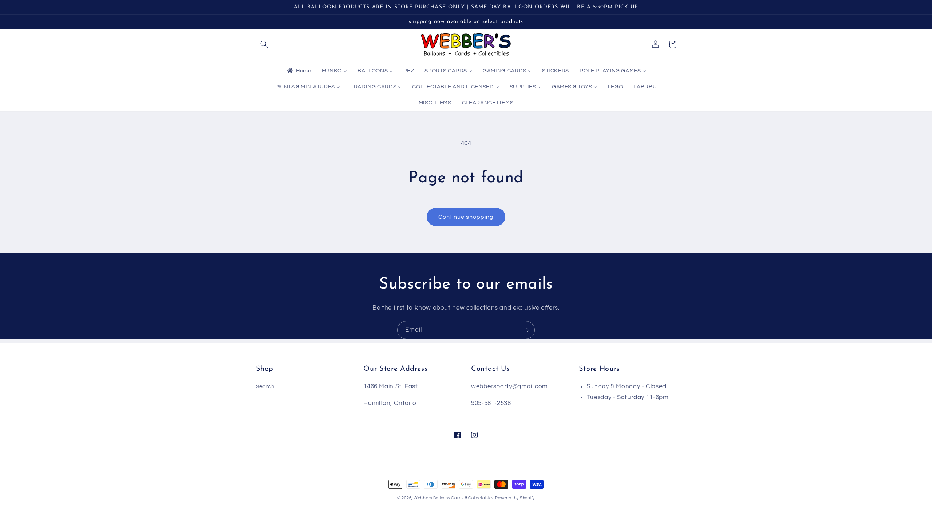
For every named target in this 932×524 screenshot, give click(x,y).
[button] (264, 44)
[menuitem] (298, 71)
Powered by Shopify (515, 498)
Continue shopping (466, 217)
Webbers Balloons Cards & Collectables (454, 498)
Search (265, 386)
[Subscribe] (526, 330)
